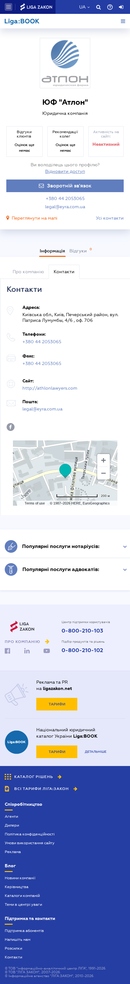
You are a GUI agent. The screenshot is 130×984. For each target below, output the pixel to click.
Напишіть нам (17, 939)
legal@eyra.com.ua (65, 206)
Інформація (52, 250)
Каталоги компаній (22, 895)
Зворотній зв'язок (69, 186)
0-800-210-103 (82, 631)
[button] (8, 7)
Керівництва (16, 887)
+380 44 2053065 (65, 198)
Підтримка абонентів (24, 930)
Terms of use (35, 503)
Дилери (12, 825)
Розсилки (13, 948)
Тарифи (57, 704)
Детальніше (95, 751)
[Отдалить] (103, 473)
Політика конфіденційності (30, 834)
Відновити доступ (65, 171)
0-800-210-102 (82, 650)
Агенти (11, 816)
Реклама (13, 852)
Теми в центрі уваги (23, 904)
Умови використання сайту (30, 843)
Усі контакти (110, 218)
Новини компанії (20, 878)
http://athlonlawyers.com (49, 388)
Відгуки (78, 250)
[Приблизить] (103, 460)
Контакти (13, 957)
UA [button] (82, 6)
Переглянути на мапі (34, 218)
